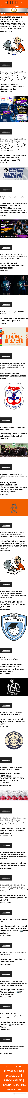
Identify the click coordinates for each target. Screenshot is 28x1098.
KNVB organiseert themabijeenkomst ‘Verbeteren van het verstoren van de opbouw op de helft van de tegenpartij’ (13, 487)
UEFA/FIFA (3, 151)
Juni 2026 (18, 312)
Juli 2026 (18, 197)
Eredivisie (3, 74)
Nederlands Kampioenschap (9, 476)
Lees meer (7, 65)
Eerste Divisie (21, 72)
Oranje (2, 80)
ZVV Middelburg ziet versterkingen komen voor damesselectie (12, 265)
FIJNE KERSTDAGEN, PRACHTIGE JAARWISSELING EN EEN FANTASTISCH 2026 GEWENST (12, 778)
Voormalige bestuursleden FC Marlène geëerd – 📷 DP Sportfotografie (13, 992)
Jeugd (2, 78)
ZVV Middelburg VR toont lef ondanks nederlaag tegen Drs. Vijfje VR (14, 897)
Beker (14, 72)
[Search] (26, 14)
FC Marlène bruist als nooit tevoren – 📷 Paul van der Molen (12, 1024)
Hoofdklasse (4, 76)
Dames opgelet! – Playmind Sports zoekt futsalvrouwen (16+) (12, 721)
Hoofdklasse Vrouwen (16, 76)
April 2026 (5, 533)
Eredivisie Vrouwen (13, 74)
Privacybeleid (13, 1080)
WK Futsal (10, 151)
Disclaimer (13, 1075)
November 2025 (22, 856)
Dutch (16, 1094)
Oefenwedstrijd (20, 78)
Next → (9, 1053)
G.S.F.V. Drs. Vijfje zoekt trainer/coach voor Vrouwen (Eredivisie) (13, 604)
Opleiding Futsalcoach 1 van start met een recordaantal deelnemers (13, 830)
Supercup (8, 80)
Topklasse (21, 80)
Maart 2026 (23, 595)
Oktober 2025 (10, 985)
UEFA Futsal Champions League (10, 149)
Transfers (3, 314)
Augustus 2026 (7, 72)
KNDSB (7, 78)
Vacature (3, 199)
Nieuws (12, 78)
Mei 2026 (18, 474)
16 (5, 1053)
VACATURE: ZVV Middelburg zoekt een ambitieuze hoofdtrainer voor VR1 (13, 157)
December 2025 (11, 818)
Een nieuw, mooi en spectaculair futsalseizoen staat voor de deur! (12, 86)
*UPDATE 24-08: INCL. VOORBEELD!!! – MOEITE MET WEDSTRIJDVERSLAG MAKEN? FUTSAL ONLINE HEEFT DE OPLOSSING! (13, 24)
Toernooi (15, 80)
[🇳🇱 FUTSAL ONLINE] (14, 10)
